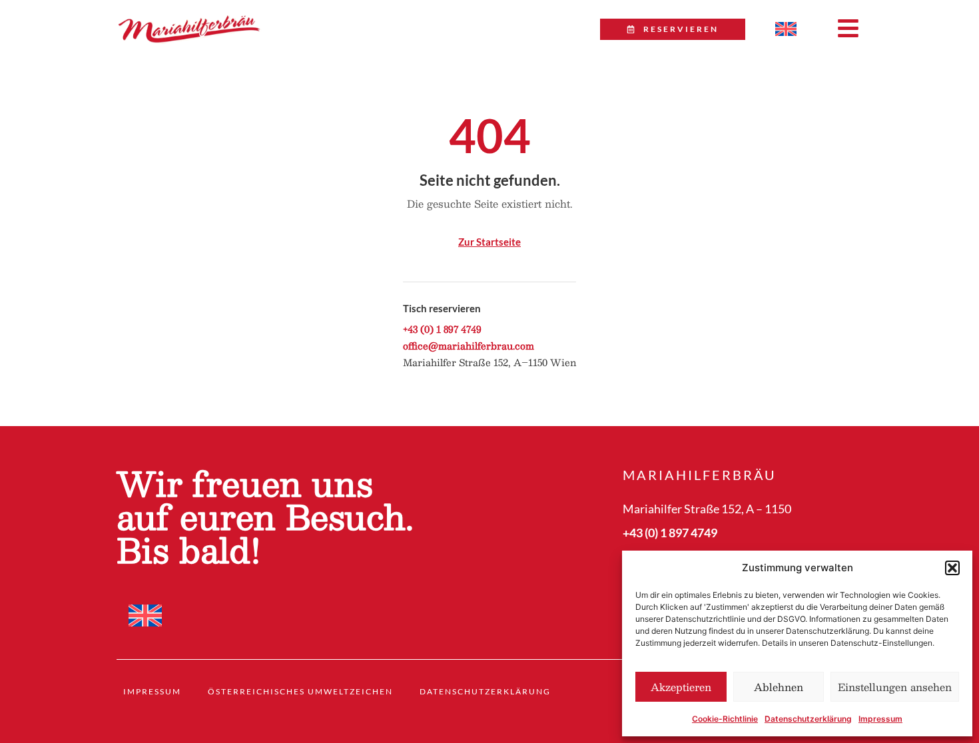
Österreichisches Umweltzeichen (300, 691)
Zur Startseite (489, 242)
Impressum (880, 719)
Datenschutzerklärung (808, 719)
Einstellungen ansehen (895, 686)
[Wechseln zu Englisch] (786, 29)
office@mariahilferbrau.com (468, 346)
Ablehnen (778, 686)
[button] (952, 568)
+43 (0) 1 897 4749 (442, 329)
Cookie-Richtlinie (725, 719)
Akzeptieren (681, 686)
